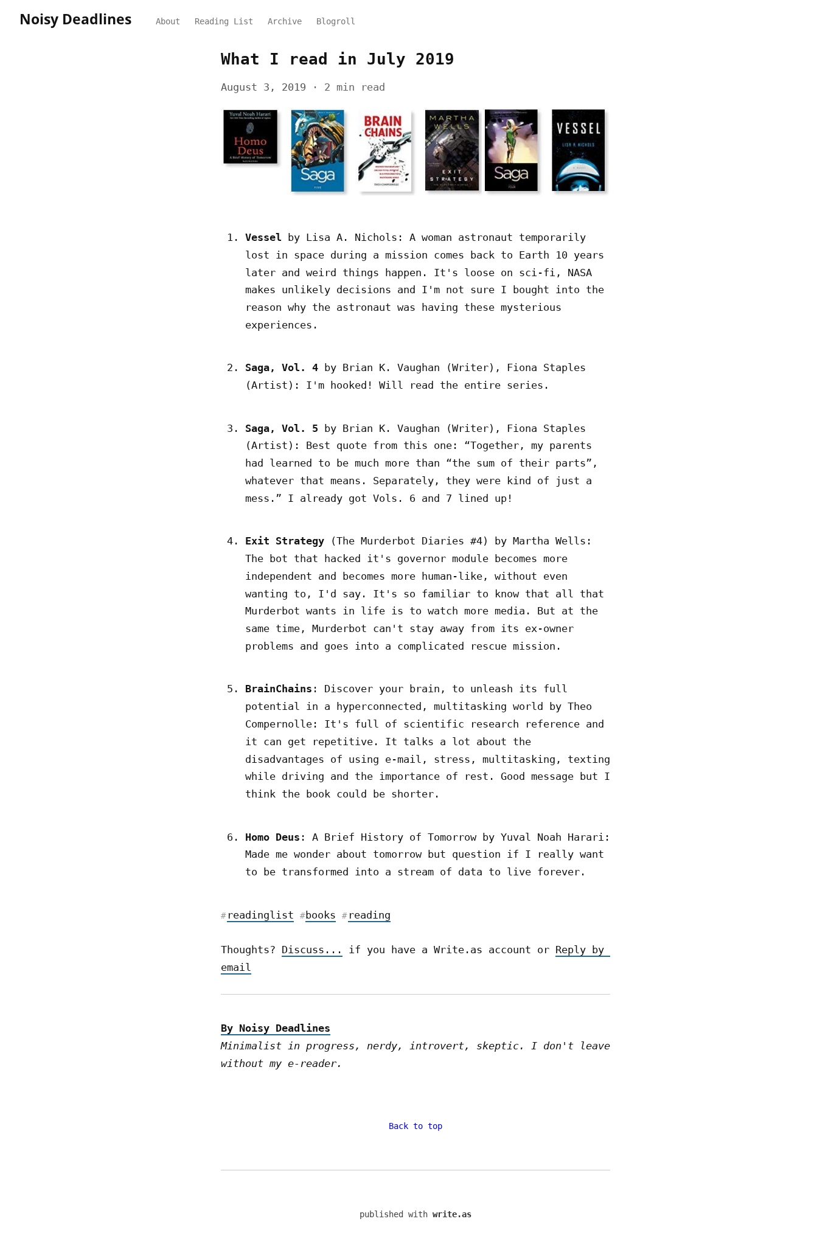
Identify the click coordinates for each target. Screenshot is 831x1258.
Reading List (224, 21)
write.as (452, 1214)
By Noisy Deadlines (275, 1028)
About (168, 21)
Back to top (415, 1126)
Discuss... (312, 950)
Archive (285, 21)
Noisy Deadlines (75, 19)
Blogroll (335, 21)
